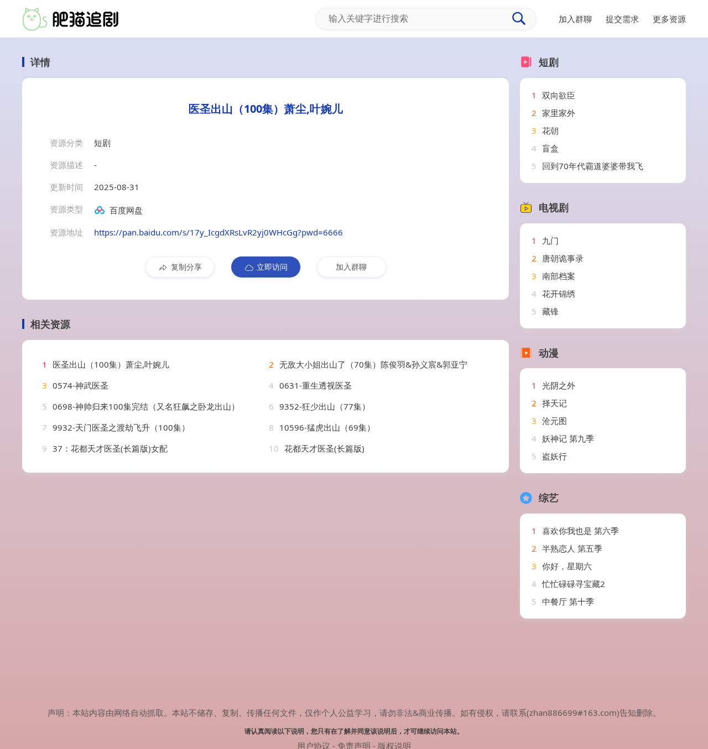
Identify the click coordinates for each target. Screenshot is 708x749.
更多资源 (669, 18)
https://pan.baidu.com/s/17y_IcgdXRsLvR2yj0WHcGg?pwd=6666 (218, 232)
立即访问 (272, 266)
